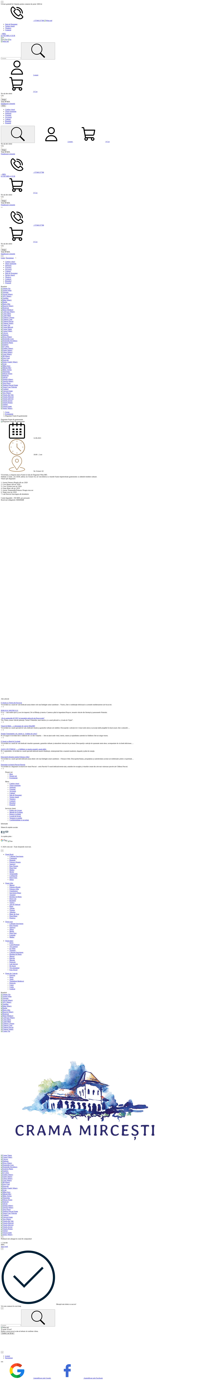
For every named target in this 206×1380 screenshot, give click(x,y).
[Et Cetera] (5, 346)
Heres (11, 943)
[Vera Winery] (6, 393)
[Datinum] (4, 335)
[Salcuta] (4, 377)
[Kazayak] (5, 360)
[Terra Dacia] (6, 383)
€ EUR (12, 36)
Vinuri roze (9, 922)
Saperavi (12, 864)
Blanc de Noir (14, 914)
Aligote (11, 908)
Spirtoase (8, 113)
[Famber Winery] (7, 348)
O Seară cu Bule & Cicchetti (10, 741)
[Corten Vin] (5, 325)
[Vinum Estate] (6, 406)
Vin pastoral (13, 947)
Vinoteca (8, 28)
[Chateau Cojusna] (7, 317)
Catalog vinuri (10, 109)
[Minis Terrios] (6, 370)
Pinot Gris (12, 899)
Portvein (12, 975)
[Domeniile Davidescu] (9, 341)
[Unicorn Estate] (7, 391)
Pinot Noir (13, 868)
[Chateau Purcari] (7, 321)
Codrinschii (13, 876)
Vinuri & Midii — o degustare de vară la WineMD (18, 726)
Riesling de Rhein (15, 897)
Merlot (11, 872)
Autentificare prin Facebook (93, 1378)
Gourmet (8, 115)
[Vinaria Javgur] (6, 401)
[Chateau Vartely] (7, 323)
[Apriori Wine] (6, 290)
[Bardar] (4, 302)
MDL (4, 34)
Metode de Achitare (16, 812)
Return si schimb (15, 814)
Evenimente (9, 414)
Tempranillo (13, 874)
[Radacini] (5, 375)
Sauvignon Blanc (15, 893)
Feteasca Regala (14, 887)
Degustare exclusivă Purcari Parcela (13, 765)
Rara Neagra (13, 866)
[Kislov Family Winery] (9, 362)
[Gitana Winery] (6, 352)
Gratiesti (12, 989)
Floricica (12, 918)
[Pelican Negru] (6, 373)
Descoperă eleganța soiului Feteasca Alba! (15, 757)
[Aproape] (4, 292)
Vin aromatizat (14, 968)
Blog (11, 774)
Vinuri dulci (9, 941)
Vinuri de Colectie (11, 973)
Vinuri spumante (10, 111)
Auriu (11, 979)
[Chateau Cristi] (6, 319)
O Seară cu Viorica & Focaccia (11, 703)
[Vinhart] (4, 404)
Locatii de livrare (15, 816)
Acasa (7, 412)
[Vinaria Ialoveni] (7, 399)
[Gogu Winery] (6, 354)
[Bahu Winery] (6, 300)
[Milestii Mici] (6, 368)
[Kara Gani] (5, 358)
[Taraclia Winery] (7, 381)
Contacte (8, 30)
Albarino (12, 912)
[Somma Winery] (7, 379)
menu (3, 106)
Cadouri (8, 119)
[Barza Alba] (5, 304)
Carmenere (13, 858)
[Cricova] (4, 333)
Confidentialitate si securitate (19, 820)
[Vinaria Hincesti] (7, 397)
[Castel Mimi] (6, 315)
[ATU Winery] (6, 296)
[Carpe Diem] (6, 314)
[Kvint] (3, 364)
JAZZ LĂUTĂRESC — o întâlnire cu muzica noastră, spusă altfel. (23, 749)
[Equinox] (4, 344)
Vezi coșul (4, 1246)
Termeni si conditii (15, 818)
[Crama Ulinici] (6, 331)
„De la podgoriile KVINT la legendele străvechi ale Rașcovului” (23, 718)
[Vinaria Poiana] (7, 402)
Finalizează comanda (8, 104)
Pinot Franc (13, 878)
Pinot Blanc (13, 916)
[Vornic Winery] (6, 408)
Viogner (12, 910)
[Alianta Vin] (5, 288)
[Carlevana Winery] (8, 312)
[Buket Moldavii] (7, 310)
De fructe (12, 966)
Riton (11, 906)
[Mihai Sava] (5, 366)
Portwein (12, 962)
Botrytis (12, 958)
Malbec (11, 870)
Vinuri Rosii (9, 854)
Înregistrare (10, 258)
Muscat (11, 885)
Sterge (4, 99)
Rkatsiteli (12, 901)
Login (3, 258)
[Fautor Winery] (6, 350)
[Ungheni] (4, 389)
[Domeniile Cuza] (7, 339)
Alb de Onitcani (14, 904)
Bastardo (12, 860)
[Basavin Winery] (7, 306)
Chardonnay (13, 891)
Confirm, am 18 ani (8, 1333)
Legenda (12, 935)
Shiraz (11, 879)
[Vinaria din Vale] (7, 395)
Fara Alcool (13, 970)
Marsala (12, 960)
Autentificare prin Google (42, 1378)
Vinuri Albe (9, 883)
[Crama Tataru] (6, 329)
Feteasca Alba (14, 889)
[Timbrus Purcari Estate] (9, 385)
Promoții (8, 123)
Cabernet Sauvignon (16, 856)
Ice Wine (12, 948)
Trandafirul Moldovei (16, 981)
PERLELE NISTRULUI (9, 710)
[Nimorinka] (5, 372)
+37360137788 (38, 20)
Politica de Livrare (15, 810)
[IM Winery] (5, 356)
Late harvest (13, 964)
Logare (7, 1356)
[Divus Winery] (6, 337)
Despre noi (13, 776)
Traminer (12, 895)
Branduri (8, 121)
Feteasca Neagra (15, 862)
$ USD (3, 36)
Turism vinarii (10, 26)
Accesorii (8, 117)
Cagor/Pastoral (14, 945)
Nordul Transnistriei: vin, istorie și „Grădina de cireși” (19, 734)
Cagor (11, 985)
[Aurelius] (4, 298)
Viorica (11, 902)
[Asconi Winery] (7, 294)
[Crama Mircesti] (7, 327)
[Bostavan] (5, 308)
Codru (11, 987)
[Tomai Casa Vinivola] (9, 387)
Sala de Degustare (11, 24)
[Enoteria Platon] (7, 343)
